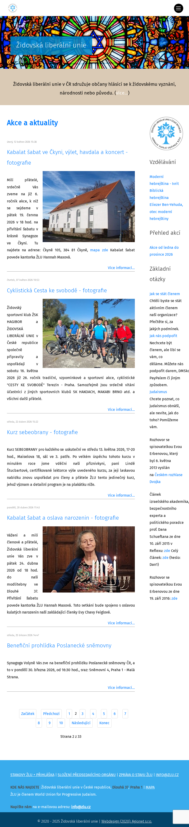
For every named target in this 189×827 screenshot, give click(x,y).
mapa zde (99, 250)
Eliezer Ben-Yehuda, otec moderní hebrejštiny (166, 212)
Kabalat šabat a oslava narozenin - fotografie (63, 518)
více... (122, 93)
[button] (6, 43)
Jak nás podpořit (163, 336)
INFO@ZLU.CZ (167, 775)
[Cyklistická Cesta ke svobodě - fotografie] (89, 333)
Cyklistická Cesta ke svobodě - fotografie (57, 290)
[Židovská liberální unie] (12, 8)
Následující (81, 723)
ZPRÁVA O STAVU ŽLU (136, 775)
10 (61, 723)
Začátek (27, 714)
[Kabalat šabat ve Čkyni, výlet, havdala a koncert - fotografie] (89, 206)
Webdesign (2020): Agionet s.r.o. (126, 821)
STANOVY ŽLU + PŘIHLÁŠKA (32, 775)
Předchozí (51, 714)
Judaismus (158, 392)
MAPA (150, 787)
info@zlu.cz (81, 807)
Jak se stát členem (165, 294)
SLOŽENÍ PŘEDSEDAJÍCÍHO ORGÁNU (87, 775)
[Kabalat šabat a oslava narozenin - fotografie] (89, 559)
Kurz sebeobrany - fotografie (42, 432)
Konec (104, 723)
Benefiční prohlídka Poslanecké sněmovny (59, 646)
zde (167, 551)
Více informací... (121, 268)
